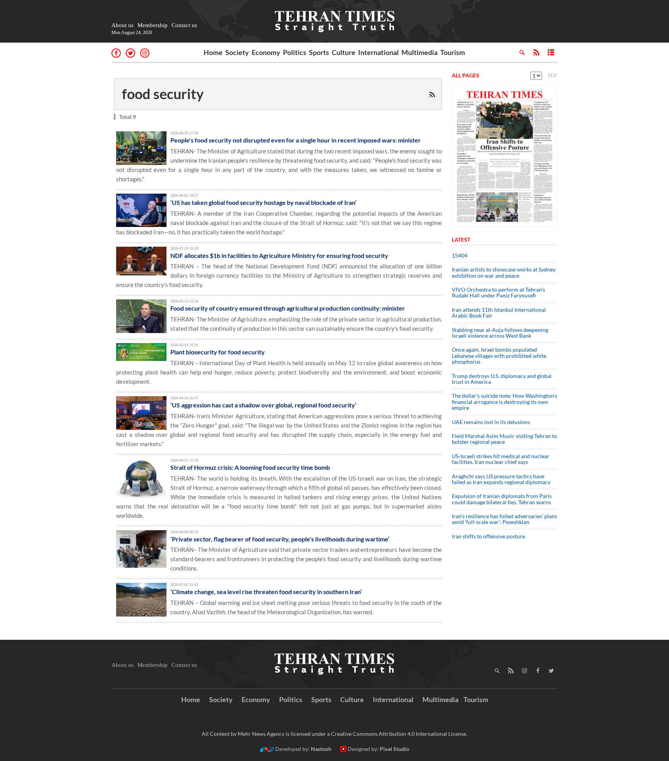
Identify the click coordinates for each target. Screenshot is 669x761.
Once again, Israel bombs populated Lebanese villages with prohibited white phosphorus (499, 355)
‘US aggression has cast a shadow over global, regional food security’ (263, 405)
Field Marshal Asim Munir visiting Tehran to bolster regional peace (504, 439)
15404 (459, 255)
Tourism (452, 52)
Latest (461, 239)
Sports (319, 52)
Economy (266, 52)
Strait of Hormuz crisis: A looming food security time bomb (250, 467)
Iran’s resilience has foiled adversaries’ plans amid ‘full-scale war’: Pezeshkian (504, 519)
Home (213, 52)
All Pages (465, 75)
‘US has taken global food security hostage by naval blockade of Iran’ (263, 202)
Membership (152, 25)
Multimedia (419, 52)
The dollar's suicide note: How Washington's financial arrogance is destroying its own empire (504, 401)
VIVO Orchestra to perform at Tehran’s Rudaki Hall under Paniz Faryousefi (498, 292)
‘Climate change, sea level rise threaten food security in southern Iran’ (266, 591)
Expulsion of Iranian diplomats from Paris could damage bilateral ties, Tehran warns (502, 499)
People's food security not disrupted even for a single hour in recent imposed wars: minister (295, 140)
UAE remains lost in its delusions (491, 422)
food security (163, 93)
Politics (294, 52)
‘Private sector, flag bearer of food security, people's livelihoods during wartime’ (279, 539)
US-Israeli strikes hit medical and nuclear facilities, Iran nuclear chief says (500, 459)
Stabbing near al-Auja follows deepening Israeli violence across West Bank (500, 332)
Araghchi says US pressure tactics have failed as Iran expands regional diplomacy (502, 479)
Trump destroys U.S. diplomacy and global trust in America (502, 379)
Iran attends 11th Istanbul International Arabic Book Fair (499, 312)
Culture (343, 52)
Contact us (184, 25)
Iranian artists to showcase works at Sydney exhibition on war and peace (504, 272)
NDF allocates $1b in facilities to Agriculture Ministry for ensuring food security (279, 255)
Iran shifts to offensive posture (488, 536)
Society (237, 52)
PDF (553, 75)
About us (123, 25)
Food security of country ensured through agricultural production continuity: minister (287, 308)
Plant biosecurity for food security (217, 352)
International (378, 52)
